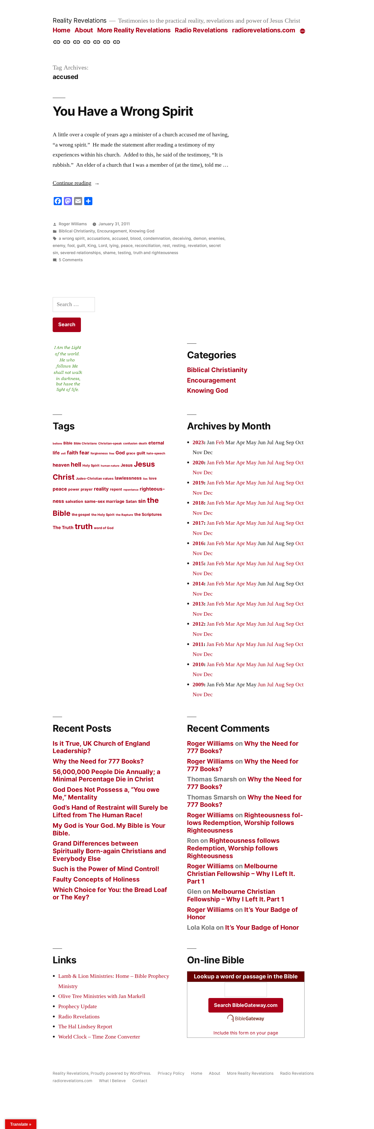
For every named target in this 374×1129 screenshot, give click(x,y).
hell (76, 464)
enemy (59, 245)
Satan (131, 501)
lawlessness (128, 478)
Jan (210, 462)
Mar (230, 462)
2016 (198, 543)
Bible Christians (85, 443)
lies (145, 478)
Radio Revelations (201, 30)
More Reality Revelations (134, 30)
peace (127, 245)
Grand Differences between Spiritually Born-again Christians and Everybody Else (109, 850)
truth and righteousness (155, 252)
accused (120, 238)
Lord (102, 245)
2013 (198, 603)
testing (124, 252)
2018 (198, 502)
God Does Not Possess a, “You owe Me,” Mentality (106, 793)
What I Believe (112, 1080)
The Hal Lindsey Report (85, 1026)
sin (142, 501)
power (73, 489)
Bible (68, 443)
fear (84, 453)
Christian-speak (110, 443)
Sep (290, 462)
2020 (198, 462)
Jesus (127, 465)
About (84, 30)
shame (109, 252)
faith (72, 453)
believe (57, 443)
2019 (198, 482)
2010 (198, 664)
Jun (262, 462)
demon (199, 238)
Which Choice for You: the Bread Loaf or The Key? (110, 893)
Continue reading (76, 183)
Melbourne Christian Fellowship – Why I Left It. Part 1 (241, 873)
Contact (139, 1080)
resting (178, 245)
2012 (198, 623)
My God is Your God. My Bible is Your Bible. (109, 829)
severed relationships (80, 252)
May (251, 462)
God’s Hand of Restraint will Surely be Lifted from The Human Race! (110, 811)
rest (166, 245)
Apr (240, 462)
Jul (270, 462)
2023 (198, 442)
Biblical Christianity (77, 231)
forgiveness (99, 453)
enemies (216, 238)
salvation (74, 501)
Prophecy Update (77, 1006)
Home (61, 30)
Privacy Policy (171, 1073)
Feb (220, 442)
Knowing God (141, 231)
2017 (198, 523)
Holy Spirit (90, 465)
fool (71, 245)
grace (130, 453)
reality (101, 489)
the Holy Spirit (102, 515)
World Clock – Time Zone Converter (99, 1036)
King (92, 245)
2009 (198, 684)
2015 (198, 563)
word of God (103, 528)
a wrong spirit (72, 238)
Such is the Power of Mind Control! (106, 869)
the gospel (81, 515)
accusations (98, 238)
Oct (299, 462)
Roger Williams (73, 223)
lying (114, 245)
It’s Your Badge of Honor (262, 927)
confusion (130, 443)
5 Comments (71, 259)
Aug (279, 462)
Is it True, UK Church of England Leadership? (101, 747)
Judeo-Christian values (94, 478)
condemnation (156, 238)
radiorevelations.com (263, 30)
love (153, 478)
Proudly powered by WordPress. (121, 1073)
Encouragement (112, 231)
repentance (130, 489)
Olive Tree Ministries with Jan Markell (101, 996)
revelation (197, 245)
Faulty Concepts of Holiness (96, 879)
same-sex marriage (104, 501)
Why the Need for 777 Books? (98, 761)
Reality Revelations (80, 20)
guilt (81, 245)
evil (63, 453)
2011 (198, 644)
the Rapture (124, 515)
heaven (61, 465)
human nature (110, 465)
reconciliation (147, 245)
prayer (87, 489)
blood (135, 238)
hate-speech (156, 453)
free (111, 453)
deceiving (181, 238)
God (120, 452)
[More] (302, 31)
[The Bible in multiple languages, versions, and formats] (245, 1022)
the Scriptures (148, 514)
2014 (198, 583)
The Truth (63, 527)
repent (116, 489)
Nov (197, 472)
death (143, 443)
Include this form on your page (245, 1032)
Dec (208, 472)
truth (84, 526)
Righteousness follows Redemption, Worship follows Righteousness (245, 822)
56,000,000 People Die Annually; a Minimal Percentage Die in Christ (106, 775)
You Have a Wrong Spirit (123, 111)
